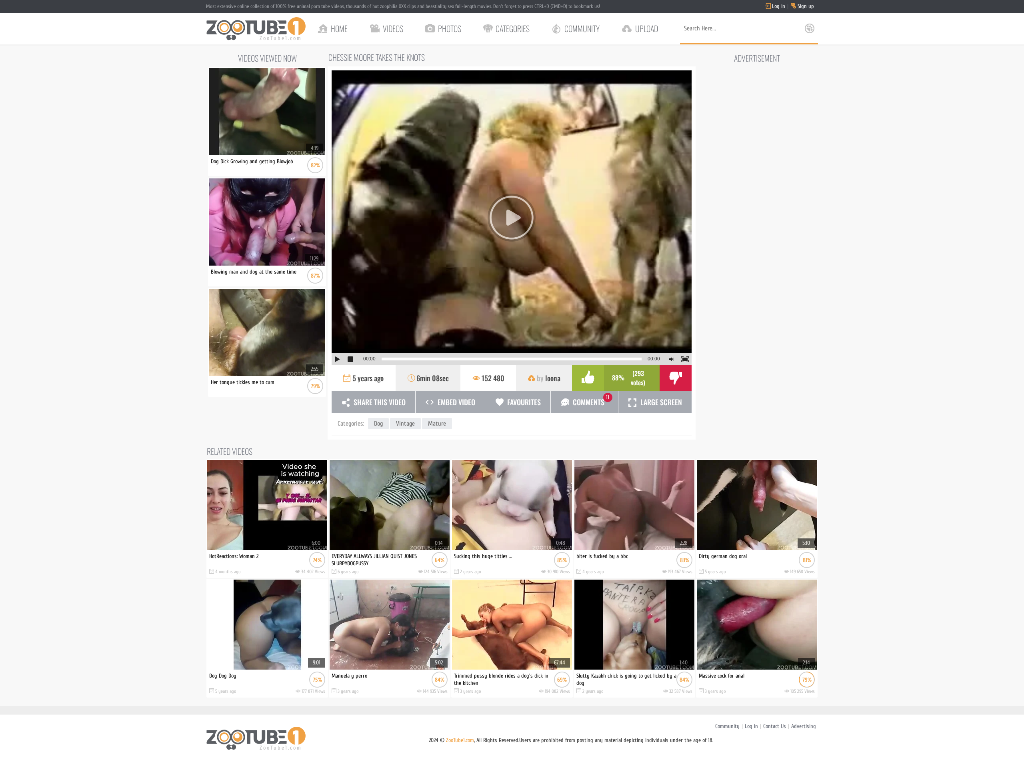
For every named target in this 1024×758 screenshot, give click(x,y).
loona (552, 378)
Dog (378, 423)
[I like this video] (588, 378)
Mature (437, 423)
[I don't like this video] (676, 378)
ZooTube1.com (460, 740)
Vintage (405, 423)
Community (727, 726)
